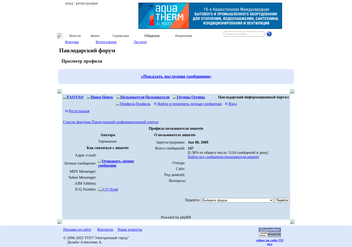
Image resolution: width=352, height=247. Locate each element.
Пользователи (157, 97)
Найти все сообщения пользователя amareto (223, 157)
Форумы (72, 42)
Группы (198, 97)
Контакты (105, 229)
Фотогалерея (106, 42)
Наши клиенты (130, 229)
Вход (233, 104)
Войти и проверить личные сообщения (189, 104)
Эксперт (140, 42)
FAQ (79, 97)
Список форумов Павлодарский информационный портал (111, 122)
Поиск (107, 97)
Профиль (143, 104)
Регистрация (79, 111)
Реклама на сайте (77, 229)
